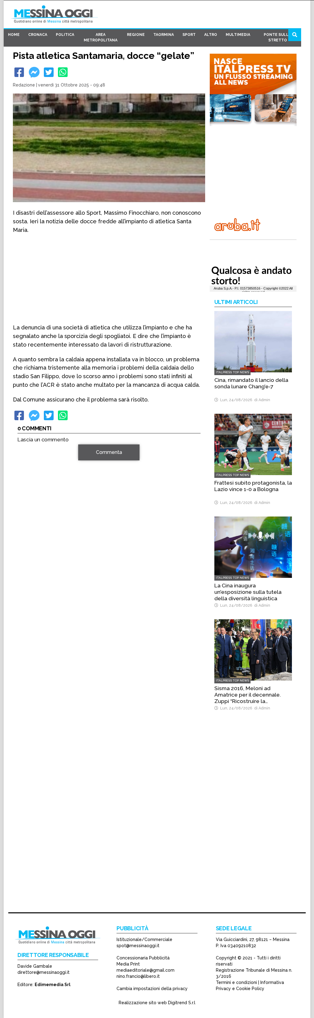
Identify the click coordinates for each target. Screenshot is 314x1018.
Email (25, 540)
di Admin (261, 400)
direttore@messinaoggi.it (43, 972)
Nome (25, 529)
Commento (30, 455)
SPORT (189, 35)
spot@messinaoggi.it (138, 945)
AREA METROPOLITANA (100, 37)
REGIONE (136, 35)
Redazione (24, 85)
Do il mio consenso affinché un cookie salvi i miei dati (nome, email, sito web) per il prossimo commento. (107, 570)
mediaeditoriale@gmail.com (145, 970)
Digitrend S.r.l (181, 1002)
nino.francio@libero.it (138, 976)
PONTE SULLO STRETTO (278, 37)
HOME (14, 35)
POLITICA (65, 35)
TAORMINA (163, 35)
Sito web (27, 551)
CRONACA (37, 35)
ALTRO (210, 35)
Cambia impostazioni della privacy (152, 988)
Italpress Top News (232, 372)
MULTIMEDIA (238, 35)
